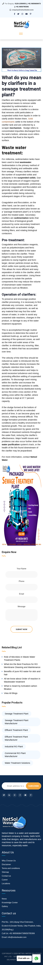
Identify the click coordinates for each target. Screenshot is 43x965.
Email (21, 594)
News (4, 899)
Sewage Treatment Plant (16, 713)
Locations (6, 883)
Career (5, 880)
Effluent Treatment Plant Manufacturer (16, 738)
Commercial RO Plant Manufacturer (15, 755)
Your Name (21, 569)
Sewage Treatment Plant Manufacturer (16, 722)
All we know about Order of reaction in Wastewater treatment (22, 680)
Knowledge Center (10, 903)
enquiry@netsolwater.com (22, 10)
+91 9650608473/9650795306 (22, 933)
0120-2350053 (20, 4)
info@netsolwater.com (17, 937)
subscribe (33, 786)
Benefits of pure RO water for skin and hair (22, 673)
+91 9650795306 (22, 7)
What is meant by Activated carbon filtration (20, 687)
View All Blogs (10, 693)
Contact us (6, 876)
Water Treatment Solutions (17, 763)
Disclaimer (6, 864)
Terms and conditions (11, 868)
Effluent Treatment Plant (16, 730)
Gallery (5, 906)
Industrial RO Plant (14, 746)
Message (21, 606)
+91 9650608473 (34, 4)
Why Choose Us (9, 861)
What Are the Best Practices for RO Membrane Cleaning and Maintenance (22, 665)
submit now (21, 629)
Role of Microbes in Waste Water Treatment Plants (19, 658)
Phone (21, 581)
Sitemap (5, 872)
